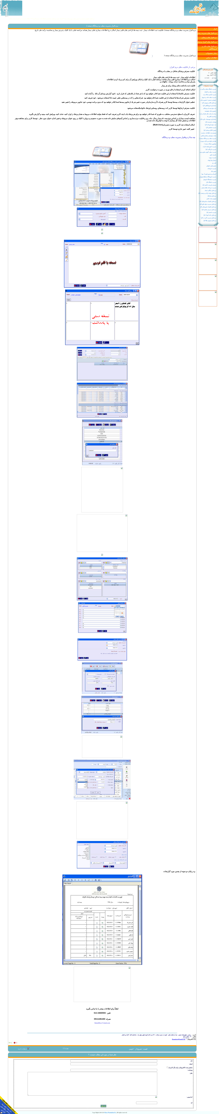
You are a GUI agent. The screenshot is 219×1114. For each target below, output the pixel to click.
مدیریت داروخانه (212, 168)
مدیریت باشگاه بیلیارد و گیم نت (208, 89)
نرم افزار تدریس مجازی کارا (209, 209)
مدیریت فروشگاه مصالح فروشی (207, 176)
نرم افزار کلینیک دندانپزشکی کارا (207, 201)
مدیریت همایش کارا (211, 127)
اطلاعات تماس (211, 58)
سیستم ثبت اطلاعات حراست (208, 133)
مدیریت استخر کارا (211, 212)
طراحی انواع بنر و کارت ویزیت (208, 141)
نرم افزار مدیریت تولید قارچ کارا (208, 204)
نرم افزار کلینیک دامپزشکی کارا (208, 207)
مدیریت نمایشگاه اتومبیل (209, 179)
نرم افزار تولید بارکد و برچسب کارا (207, 193)
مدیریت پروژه (212, 157)
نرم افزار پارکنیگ (211, 196)
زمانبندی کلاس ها (211, 116)
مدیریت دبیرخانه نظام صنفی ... (208, 187)
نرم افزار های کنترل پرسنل (207, 42)
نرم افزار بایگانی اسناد (210, 190)
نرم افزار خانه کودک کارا (209, 215)
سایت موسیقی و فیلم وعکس (208, 135)
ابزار (215, 29)
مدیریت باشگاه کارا (211, 182)
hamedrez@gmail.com (178, 1039)
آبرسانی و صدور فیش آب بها (209, 174)
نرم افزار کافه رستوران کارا (209, 102)
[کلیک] (208, 227)
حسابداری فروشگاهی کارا (209, 105)
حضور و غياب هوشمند (210, 111)
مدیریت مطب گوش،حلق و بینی (208, 152)
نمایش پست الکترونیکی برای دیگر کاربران (180, 1067)
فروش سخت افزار (211, 198)
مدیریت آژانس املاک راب (209, 94)
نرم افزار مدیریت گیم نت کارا (208, 217)
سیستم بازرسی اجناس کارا (209, 185)
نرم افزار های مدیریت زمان (207, 33)
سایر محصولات (211, 53)
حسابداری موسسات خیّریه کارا (208, 119)
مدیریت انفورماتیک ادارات (209, 146)
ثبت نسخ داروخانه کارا (210, 124)
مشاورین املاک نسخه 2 (210, 144)
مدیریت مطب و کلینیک (210, 92)
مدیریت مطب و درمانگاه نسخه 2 (207, 138)
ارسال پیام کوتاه (212, 160)
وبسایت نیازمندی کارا (210, 122)
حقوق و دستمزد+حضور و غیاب (208, 100)
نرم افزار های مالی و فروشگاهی (209, 47)
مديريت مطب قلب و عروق (209, 97)
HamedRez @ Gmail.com (102, 1023)
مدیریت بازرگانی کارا (211, 149)
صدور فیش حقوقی (211, 165)
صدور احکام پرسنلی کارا (210, 130)
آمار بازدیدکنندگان (208, 70)
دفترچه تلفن (213, 155)
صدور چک (213, 171)
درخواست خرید (22, 1049)
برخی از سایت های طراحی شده (207, 113)
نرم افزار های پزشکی (209, 37)
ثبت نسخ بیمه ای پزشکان (209, 108)
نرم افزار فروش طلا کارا (209, 220)
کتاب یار (214, 163)
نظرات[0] (65, 1049)
